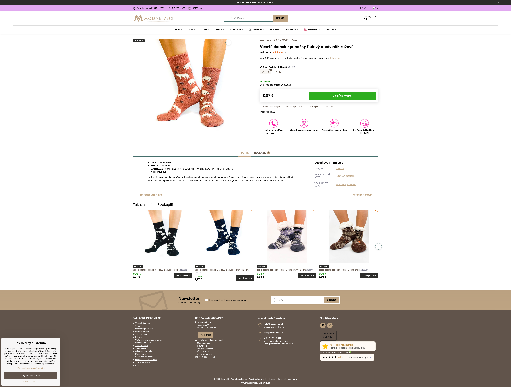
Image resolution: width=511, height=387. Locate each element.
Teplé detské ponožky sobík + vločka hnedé (340, 270)
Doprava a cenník (142, 331)
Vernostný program (143, 323)
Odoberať (331, 300)
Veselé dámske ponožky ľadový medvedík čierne (156, 270)
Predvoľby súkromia (238, 379)
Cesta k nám (205, 335)
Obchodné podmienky (144, 329)
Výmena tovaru (141, 334)
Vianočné (351, 184)
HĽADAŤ (280, 18)
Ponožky (340, 168)
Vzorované (341, 184)
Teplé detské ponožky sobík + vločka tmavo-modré (281, 270)
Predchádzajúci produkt (150, 195)
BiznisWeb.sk (264, 383)
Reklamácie (140, 337)
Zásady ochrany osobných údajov (263, 379)
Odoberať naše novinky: (189, 302)
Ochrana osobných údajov (146, 360)
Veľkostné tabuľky (142, 362)
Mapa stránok (141, 354)
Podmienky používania (287, 379)
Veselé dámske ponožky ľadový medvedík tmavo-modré (222, 270)
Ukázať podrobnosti (31, 381)
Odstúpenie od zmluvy (144, 351)
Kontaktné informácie (144, 357)
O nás (137, 326)
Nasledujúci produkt (362, 195)
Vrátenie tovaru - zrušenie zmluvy (149, 340)
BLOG (137, 365)
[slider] (277, 52)
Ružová (339, 176)
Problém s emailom (143, 343)
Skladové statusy (142, 348)
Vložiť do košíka (342, 95)
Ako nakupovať (141, 346)
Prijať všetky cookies (31, 375)
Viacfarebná (350, 176)
